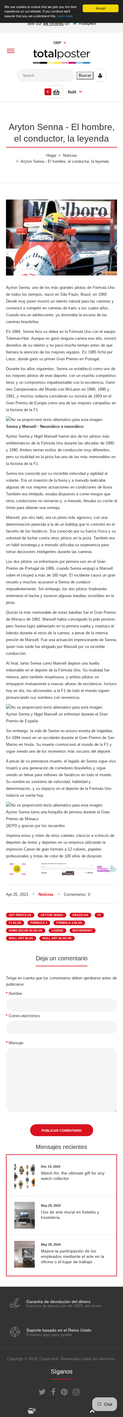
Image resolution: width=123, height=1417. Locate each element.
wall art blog (21, 938)
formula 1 (38, 922)
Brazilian (80, 915)
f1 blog (15, 922)
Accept (100, 8)
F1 (99, 915)
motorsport (83, 930)
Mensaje (16, 1043)
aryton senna (52, 915)
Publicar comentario (61, 1130)
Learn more (65, 16)
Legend (57, 930)
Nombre (15, 993)
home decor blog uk (25, 930)
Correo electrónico (24, 1016)
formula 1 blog (69, 922)
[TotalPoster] (61, 62)
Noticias (46, 894)
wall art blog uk (57, 938)
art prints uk (20, 915)
